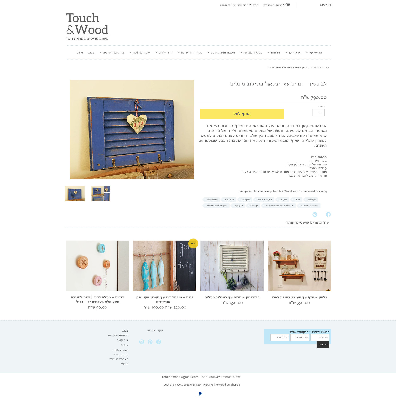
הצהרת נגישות (118, 359)
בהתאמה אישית (113, 52)
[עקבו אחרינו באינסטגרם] (142, 343)
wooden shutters (309, 205)
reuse (297, 199)
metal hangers (265, 199)
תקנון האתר (120, 354)
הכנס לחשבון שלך (247, 5)
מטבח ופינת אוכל (222, 52)
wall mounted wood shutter (280, 205)
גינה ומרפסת (141, 52)
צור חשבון (226, 5)
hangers (246, 199)
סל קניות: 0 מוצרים (274, 5)
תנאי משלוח (120, 349)
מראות (275, 52)
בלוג (91, 52)
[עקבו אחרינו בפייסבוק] (159, 343)
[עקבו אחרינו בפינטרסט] (151, 343)
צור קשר (122, 340)
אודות (124, 345)
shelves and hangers (217, 205)
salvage (312, 199)
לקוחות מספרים (118, 335)
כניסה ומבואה (252, 52)
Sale (80, 52)
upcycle (239, 205)
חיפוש (124, 364)
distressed (212, 199)
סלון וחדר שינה (191, 52)
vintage (254, 205)
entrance (229, 199)
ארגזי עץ (294, 52)
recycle (283, 199)
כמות (321, 106)
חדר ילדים (165, 52)
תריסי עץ (315, 52)
